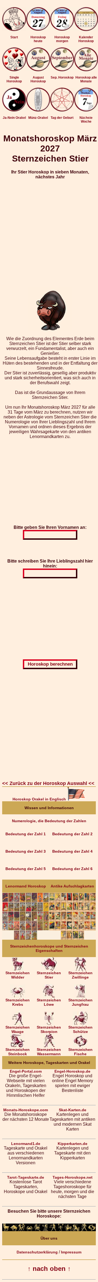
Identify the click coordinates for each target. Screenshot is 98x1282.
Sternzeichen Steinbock (17, 1051)
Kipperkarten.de (72, 1143)
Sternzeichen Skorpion (49, 1029)
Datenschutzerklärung (37, 1252)
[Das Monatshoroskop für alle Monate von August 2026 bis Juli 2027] (86, 70)
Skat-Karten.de (72, 1110)
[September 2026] (62, 70)
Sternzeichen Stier (49, 975)
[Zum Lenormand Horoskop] (25, 938)
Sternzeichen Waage (17, 1029)
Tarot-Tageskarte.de (25, 1177)
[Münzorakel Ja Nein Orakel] (38, 110)
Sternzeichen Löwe (49, 1002)
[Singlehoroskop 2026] (14, 70)
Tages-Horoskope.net (73, 1177)
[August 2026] (38, 70)
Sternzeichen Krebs (17, 1002)
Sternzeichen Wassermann (49, 1051)
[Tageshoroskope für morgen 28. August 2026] (62, 20)
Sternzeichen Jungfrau (80, 1002)
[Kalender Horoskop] (86, 29)
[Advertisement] (49, 233)
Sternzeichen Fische (80, 1051)
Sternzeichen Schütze (80, 1029)
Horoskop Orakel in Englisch (40, 799)
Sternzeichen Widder (17, 975)
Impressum (71, 1252)
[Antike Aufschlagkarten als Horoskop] (72, 938)
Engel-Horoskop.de (72, 1071)
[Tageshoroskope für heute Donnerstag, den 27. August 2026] (38, 20)
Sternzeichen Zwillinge (80, 975)
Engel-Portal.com (26, 1071)
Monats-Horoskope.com (25, 1110)
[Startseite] (14, 29)
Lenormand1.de (25, 1143)
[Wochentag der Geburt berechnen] (62, 110)
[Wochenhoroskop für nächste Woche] (86, 110)
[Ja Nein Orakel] (14, 110)
